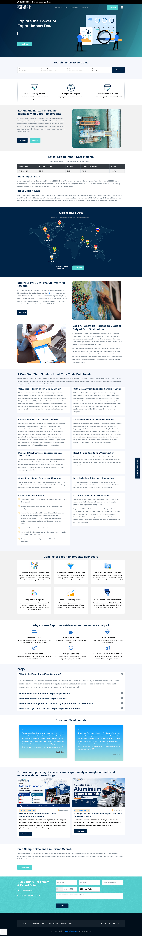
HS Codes (74, 7)
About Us (26, 923)
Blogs (44, 923)
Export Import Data (82, 810)
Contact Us (84, 7)
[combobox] (59, 889)
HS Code (51, 293)
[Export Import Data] (30, 7)
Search (118, 70)
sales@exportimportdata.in (30, 895)
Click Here (78, 268)
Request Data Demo (137, 468)
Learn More (22, 312)
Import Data (35, 140)
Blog (66, 7)
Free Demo (112, 7)
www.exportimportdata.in (70, 931)
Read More (26, 831)
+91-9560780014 (26, 890)
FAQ (70, 923)
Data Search (58, 7)
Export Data (22, 140)
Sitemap (63, 923)
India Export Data (27, 810)
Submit (62, 905)
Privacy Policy (53, 923)
